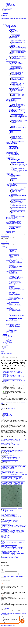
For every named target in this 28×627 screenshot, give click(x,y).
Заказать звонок (4, 238)
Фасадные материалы (11, 99)
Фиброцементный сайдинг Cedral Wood (10, 458)
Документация (6, 416)
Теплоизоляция (9, 173)
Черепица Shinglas (15, 35)
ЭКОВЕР (13, 180)
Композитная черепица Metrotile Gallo (9, 552)
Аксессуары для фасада (11, 217)
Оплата (7, 345)
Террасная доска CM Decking (16, 171)
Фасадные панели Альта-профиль (19, 116)
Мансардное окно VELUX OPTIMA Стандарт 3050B (13, 526)
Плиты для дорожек (10, 231)
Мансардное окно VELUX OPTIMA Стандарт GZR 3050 (14, 474)
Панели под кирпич (16, 136)
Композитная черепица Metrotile (18, 48)
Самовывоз (3, 408)
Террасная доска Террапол (15, 160)
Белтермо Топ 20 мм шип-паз (7, 455)
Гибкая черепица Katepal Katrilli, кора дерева (11, 534)
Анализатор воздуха (14, 224)
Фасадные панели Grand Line (18, 115)
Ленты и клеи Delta (15, 191)
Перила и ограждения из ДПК (16, 151)
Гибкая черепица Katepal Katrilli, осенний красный (12, 531)
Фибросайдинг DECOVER (15, 110)
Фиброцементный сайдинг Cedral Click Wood (11, 548)
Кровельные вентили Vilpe (17, 77)
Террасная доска (10, 157)
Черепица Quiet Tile (15, 34)
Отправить (3, 577)
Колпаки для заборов (14, 148)
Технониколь (14, 57)
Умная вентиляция (13, 229)
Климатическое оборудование (13, 222)
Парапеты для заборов (14, 149)
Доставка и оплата (7, 8)
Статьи (5, 10)
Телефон (2, 572)
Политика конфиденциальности (8, 625)
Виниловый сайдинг (14, 103)
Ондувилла (11, 54)
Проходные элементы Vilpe (17, 83)
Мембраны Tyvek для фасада (18, 210)
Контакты (5, 13)
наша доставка (11, 408)
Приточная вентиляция (14, 227)
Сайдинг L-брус (4, 538)
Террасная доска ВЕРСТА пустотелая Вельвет (11, 451)
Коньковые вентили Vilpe (17, 78)
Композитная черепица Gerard (18, 52)
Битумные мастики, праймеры (18, 58)
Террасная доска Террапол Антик (19, 170)
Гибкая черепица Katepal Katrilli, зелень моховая (12, 554)
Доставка (8, 343)
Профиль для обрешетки (15, 221)
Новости (8, 3)
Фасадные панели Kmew (15, 133)
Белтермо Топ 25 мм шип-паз (7, 511)
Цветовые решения (7, 415)
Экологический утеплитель (15, 181)
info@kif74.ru (5, 15)
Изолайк (11, 212)
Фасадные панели (13, 111)
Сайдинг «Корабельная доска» (8, 471)
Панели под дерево (15, 137)
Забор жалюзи (12, 144)
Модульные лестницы (14, 155)
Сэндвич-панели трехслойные (18, 127)
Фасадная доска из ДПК (14, 107)
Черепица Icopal (15, 32)
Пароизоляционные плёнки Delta (19, 192)
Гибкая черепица (13, 30)
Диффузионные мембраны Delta (18, 187)
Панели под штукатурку (17, 138)
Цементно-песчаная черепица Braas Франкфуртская (13, 466)
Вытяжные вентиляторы (15, 226)
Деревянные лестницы (14, 154)
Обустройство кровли (11, 59)
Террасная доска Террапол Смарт (19, 164)
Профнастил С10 (4, 529)
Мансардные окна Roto (16, 90)
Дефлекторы (14, 82)
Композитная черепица (14, 46)
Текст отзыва (4, 575)
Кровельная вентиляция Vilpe (16, 75)
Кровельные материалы (11, 25)
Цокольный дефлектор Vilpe (17, 86)
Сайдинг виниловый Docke (17, 104)
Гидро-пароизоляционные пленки (19, 197)
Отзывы (8, 6)
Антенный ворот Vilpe (16, 85)
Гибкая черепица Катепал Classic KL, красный (11, 479)
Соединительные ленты (16, 202)
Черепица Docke (15, 31)
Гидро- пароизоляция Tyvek (15, 203)
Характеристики (7, 414)
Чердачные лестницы (14, 93)
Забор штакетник (13, 146)
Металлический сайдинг (15, 106)
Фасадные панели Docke (17, 114)
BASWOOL (14, 178)
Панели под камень (15, 135)
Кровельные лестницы (16, 74)
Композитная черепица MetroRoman (9, 521)
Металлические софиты (16, 64)
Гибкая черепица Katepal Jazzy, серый (9, 557)
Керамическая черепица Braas (18, 42)
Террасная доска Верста (15, 159)
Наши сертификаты (10, 5)
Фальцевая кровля (13, 37)
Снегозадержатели (15, 70)
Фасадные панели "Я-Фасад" (18, 112)
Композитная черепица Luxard (18, 47)
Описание (5, 413)
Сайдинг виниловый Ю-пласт (18, 105)
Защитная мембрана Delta (17, 190)
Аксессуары (14, 194)
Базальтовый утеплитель (15, 175)
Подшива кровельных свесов (16, 63)
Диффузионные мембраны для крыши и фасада (18, 199)
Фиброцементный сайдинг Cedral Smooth (10, 517)
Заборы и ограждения (11, 142)
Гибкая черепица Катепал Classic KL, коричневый (12, 482)
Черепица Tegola (15, 36)
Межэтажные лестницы (11, 152)
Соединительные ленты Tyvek (18, 211)
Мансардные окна (13, 88)
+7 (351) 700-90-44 (5, 236)
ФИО (2, 569)
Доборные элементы (16, 98)
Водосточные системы (14, 62)
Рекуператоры (12, 228)
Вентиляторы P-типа (16, 84)
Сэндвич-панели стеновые (15, 123)
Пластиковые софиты (16, 66)
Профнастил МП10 (5, 536)
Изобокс (13, 179)
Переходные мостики (16, 73)
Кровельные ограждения (17, 72)
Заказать (3, 402)
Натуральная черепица (14, 38)
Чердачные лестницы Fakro (17, 95)
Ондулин (11, 53)
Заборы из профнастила (14, 147)
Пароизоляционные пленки (17, 201)
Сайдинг (11, 132)
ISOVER (13, 176)
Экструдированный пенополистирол (18, 183)
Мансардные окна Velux (17, 91)
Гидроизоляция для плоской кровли (17, 56)
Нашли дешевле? (9, 402)
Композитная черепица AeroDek (18, 51)
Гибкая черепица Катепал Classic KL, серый (11, 477)
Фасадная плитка (13, 101)
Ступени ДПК (9, 232)
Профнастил (12, 29)
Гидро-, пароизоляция (11, 184)
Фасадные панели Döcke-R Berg (8, 515)
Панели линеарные (15, 139)
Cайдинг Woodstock (5, 524)
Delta (10, 186)
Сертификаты (9, 340)
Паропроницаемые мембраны (18, 216)
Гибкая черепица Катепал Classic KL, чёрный (11, 484)
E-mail (2, 570)
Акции (4, 11)
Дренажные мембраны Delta (17, 189)
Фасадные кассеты (13, 128)
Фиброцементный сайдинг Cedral (17, 109)
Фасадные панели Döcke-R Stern (8, 546)
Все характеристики (5, 405)
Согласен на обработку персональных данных (13, 576)
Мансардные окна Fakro (17, 89)
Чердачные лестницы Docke (17, 94)
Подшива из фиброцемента (17, 67)
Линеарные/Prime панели (15, 130)
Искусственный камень (14, 119)
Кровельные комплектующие (16, 96)
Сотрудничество (10, 4)
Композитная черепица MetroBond (9, 461)
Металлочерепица (13, 27)
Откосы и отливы (13, 219)
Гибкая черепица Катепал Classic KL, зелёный (11, 508)
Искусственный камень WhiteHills (19, 120)
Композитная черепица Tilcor (18, 50)
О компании (6, 2)
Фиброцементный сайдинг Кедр (16, 141)
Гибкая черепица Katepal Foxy (7, 468)
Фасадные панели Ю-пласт (17, 117)
